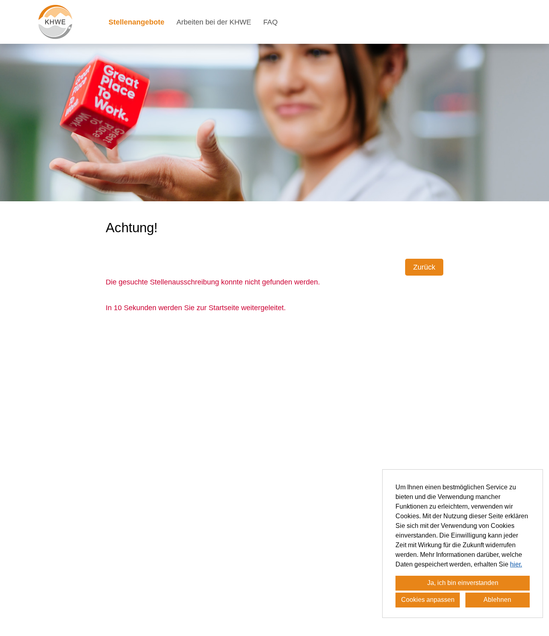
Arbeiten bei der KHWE (213, 22)
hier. (516, 564)
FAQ (270, 22)
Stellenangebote (136, 22)
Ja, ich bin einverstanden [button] (462, 582)
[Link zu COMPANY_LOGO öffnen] (55, 22)
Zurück (424, 267)
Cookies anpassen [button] (428, 599)
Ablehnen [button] (497, 599)
